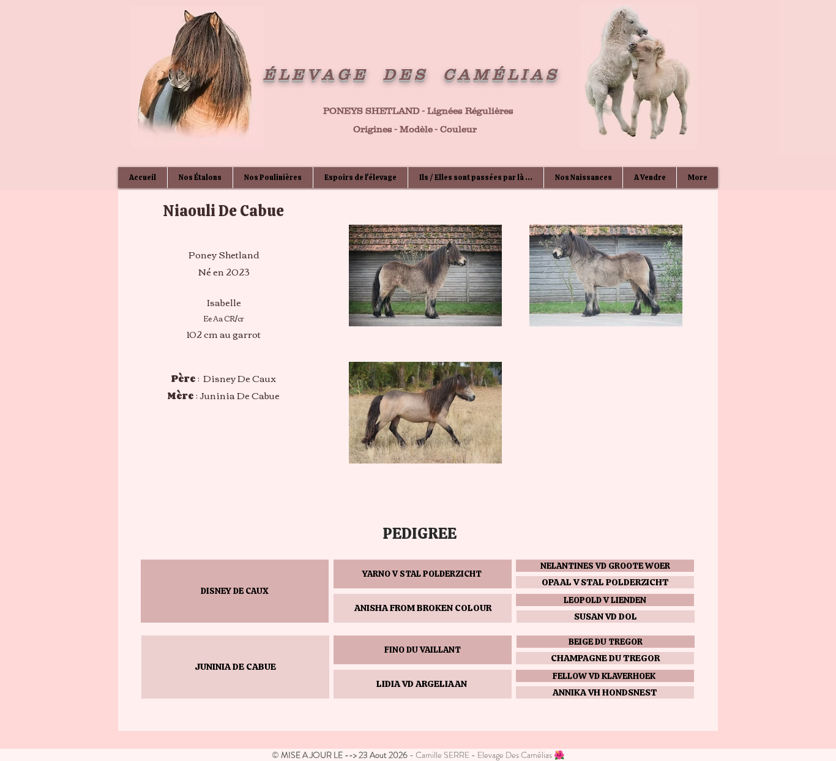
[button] (235, 591)
